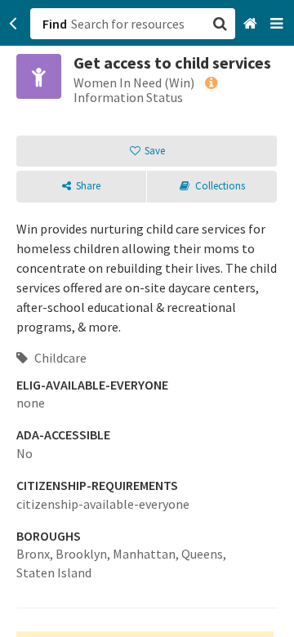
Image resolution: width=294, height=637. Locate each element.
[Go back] (13, 23)
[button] (147, 318)
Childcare (59, 358)
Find (54, 24)
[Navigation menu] (278, 24)
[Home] (251, 24)
